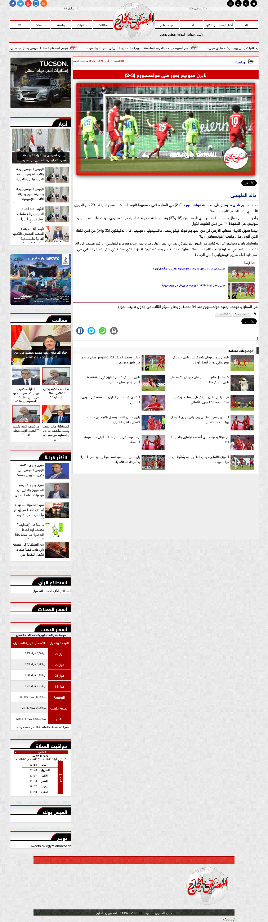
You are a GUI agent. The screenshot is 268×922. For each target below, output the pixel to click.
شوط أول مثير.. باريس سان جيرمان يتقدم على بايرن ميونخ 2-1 (199, 379)
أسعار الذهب (54, 628)
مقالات (59, 319)
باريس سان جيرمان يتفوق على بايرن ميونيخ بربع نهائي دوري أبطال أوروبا (189, 268)
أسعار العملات (52, 608)
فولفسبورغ (192, 204)
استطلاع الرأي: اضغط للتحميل (52, 590)
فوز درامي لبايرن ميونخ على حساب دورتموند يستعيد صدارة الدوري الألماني (200, 399)
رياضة (240, 61)
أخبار (62, 122)
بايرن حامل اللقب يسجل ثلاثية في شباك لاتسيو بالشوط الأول (114, 419)
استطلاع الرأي (52, 581)
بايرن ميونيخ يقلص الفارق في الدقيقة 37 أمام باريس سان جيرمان (113, 379)
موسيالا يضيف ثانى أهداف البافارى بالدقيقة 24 (200, 439)
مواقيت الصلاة (51, 745)
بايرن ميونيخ (230, 204)
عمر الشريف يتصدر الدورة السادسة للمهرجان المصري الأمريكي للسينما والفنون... (168, 47)
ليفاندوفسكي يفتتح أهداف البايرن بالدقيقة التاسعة (112, 439)
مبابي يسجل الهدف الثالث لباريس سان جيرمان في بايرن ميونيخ (193, 285)
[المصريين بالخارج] (40, 84)
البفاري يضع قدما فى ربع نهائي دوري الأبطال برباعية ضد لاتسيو (200, 419)
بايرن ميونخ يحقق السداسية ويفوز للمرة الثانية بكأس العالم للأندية (110, 459)
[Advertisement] (166, 510)
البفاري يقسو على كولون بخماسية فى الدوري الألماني (111, 399)
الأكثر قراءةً (56, 456)
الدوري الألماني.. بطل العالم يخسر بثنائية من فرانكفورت (200, 459)
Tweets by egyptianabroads (50, 845)
